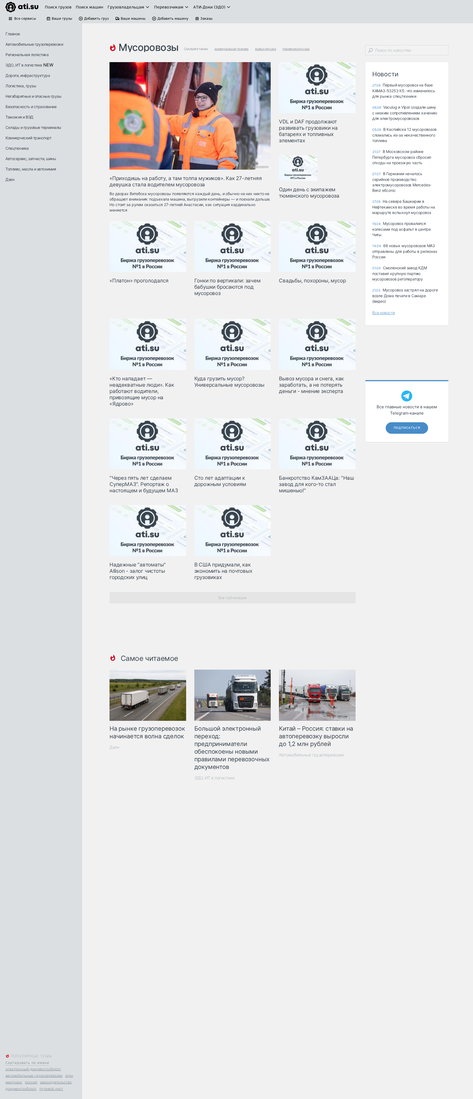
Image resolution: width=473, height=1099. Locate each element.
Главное (12, 33)
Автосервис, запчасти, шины (30, 158)
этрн (69, 1075)
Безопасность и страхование (30, 106)
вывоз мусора (265, 49)
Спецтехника (17, 148)
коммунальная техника (232, 49)
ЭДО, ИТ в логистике (23, 65)
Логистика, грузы (20, 85)
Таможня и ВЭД (19, 117)
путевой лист (51, 1088)
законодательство (56, 1082)
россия (31, 1082)
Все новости (383, 312)
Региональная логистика (26, 54)
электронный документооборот (33, 1069)
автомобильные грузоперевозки (33, 1075)
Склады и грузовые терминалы (33, 127)
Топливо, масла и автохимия (30, 169)
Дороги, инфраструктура (27, 75)
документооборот (21, 1088)
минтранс (13, 1082)
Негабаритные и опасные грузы (33, 96)
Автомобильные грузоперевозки (34, 44)
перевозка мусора (295, 49)
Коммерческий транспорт (28, 137)
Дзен (9, 179)
